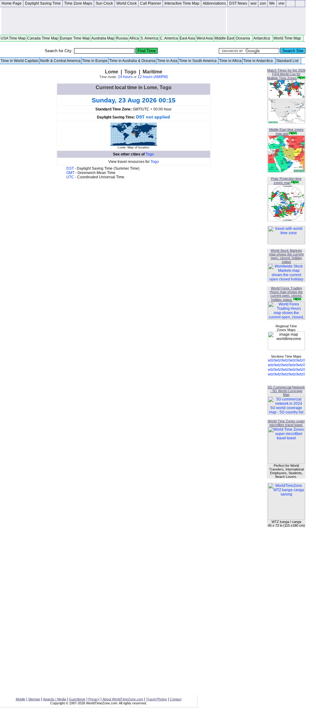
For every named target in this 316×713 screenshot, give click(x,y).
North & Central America (60, 61)
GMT (70, 173)
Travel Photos (156, 699)
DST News (238, 3)
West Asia (205, 38)
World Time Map (288, 38)
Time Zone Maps (78, 3)
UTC (70, 177)
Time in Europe (95, 61)
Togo (150, 154)
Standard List (288, 61)
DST (70, 168)
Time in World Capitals (20, 61)
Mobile (20, 699)
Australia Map (102, 38)
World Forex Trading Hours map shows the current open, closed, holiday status (286, 293)
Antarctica (262, 38)
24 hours (125, 77)
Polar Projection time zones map (286, 180)
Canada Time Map (42, 38)
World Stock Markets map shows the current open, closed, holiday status (286, 256)
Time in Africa (230, 61)
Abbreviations (214, 3)
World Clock (126, 3)
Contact (175, 699)
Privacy (94, 699)
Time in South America (198, 61)
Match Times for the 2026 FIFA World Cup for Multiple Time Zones (286, 74)
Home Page (12, 3)
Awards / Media (54, 699)
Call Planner (150, 3)
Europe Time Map (75, 38)
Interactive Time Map (181, 3)
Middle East (224, 38)
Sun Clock (104, 3)
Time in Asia (167, 61)
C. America (169, 38)
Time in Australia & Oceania (132, 61)
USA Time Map (13, 38)
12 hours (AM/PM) (153, 77)
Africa (134, 38)
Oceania (244, 38)
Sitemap (34, 699)
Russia (122, 38)
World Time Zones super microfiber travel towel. (286, 423)
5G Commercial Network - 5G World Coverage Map (286, 390)
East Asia (187, 38)
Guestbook (77, 699)
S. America (149, 38)
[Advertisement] (113, 21)
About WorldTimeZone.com (122, 699)
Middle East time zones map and (286, 131)
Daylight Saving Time (43, 3)
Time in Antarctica (259, 61)
